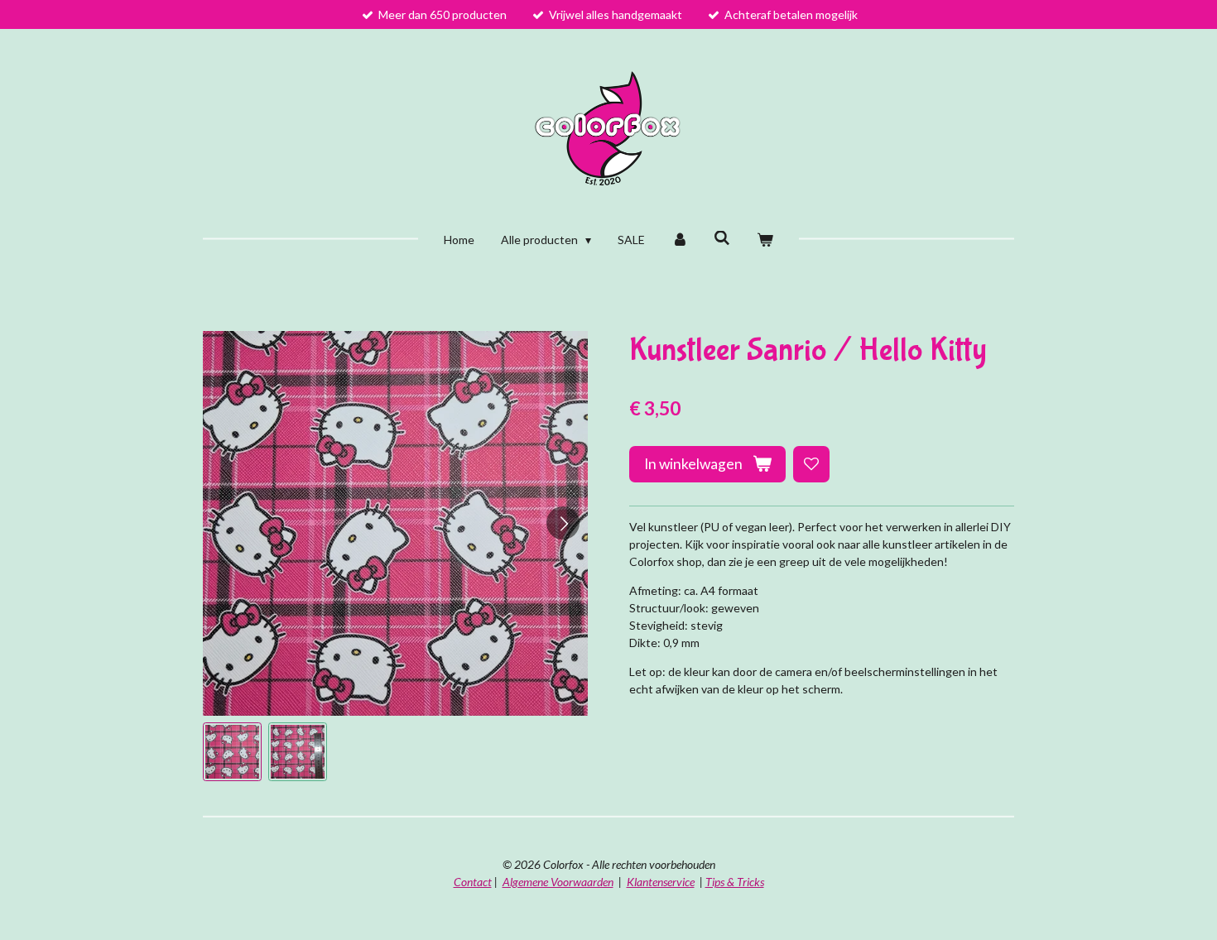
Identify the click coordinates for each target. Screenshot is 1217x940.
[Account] (679, 240)
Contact (473, 882)
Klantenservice (661, 882)
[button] (232, 751)
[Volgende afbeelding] (563, 523)
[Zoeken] (722, 238)
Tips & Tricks (734, 882)
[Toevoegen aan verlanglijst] (811, 464)
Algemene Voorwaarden (558, 882)
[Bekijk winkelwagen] (765, 240)
